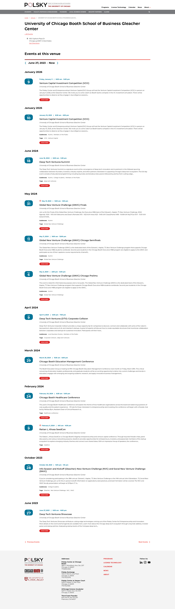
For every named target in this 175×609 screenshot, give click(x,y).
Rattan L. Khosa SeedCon (52, 429)
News (140, 7)
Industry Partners (95, 12)
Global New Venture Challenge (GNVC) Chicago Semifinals (69, 240)
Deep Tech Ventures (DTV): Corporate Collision (63, 318)
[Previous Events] (25, 62)
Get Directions (34, 43)
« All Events (29, 34)
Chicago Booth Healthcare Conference (59, 397)
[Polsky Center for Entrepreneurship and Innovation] (47, 5)
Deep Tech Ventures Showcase (55, 514)
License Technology (118, 7)
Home (26, 18)
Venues (33, 18)
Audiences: (43, 134)
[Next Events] (57, 62)
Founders (63, 12)
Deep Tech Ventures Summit (54, 162)
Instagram (145, 562)
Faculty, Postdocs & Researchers (45, 12)
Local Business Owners (77, 12)
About (146, 7)
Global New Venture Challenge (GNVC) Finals (62, 205)
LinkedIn (141, 562)
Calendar (132, 7)
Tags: (41, 138)
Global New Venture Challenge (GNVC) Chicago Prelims (68, 275)
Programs (105, 7)
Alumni (106, 12)
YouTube (149, 562)
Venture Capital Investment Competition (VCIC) (64, 83)
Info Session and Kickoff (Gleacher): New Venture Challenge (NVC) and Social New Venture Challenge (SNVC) (92, 470)
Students (28, 12)
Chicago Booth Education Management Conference (66, 361)
